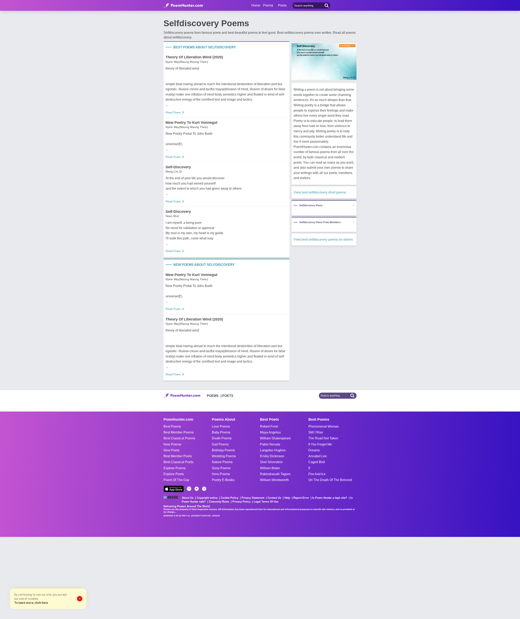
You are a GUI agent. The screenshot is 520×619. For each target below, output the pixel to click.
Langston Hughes (273, 450)
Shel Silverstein (271, 462)
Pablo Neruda (270, 444)
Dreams (314, 450)
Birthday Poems (223, 450)
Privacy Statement (253, 497)
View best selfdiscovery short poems (320, 192)
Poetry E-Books (223, 480)
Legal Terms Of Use (266, 501)
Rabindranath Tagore (275, 474)
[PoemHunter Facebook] (189, 489)
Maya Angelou (270, 432)
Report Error (301, 497)
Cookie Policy (229, 497)
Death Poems (222, 438)
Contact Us (274, 497)
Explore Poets (174, 474)
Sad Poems (220, 444)
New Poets (171, 450)
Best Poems (172, 426)
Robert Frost (269, 426)
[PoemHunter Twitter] (196, 489)
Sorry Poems (221, 468)
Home (255, 5)
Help (287, 497)
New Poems (172, 444)
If (309, 468)
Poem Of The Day (176, 480)
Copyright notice (207, 497)
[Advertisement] (61, 577)
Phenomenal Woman (323, 426)
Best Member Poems (179, 432)
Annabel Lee (317, 456)
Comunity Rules (219, 501)
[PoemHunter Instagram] (204, 489)
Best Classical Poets (178, 462)
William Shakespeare (275, 438)
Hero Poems (221, 474)
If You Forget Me (320, 444)
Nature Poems (222, 462)
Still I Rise (315, 432)
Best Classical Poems (179, 438)
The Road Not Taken (323, 438)
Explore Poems (175, 468)
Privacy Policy (241, 501)
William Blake (270, 468)
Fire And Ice (317, 474)
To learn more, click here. (31, 602)
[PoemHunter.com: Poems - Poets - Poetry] (183, 5)
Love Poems (221, 426)
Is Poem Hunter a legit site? (329, 497)
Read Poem (173, 112)
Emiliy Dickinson (272, 456)
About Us (187, 497)
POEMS (213, 395)
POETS (227, 395)
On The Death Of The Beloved (330, 480)
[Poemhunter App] (174, 488)
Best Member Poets (178, 456)
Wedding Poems (224, 456)
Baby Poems (221, 432)
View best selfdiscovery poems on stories (323, 239)
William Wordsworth (274, 480)
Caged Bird (316, 462)
